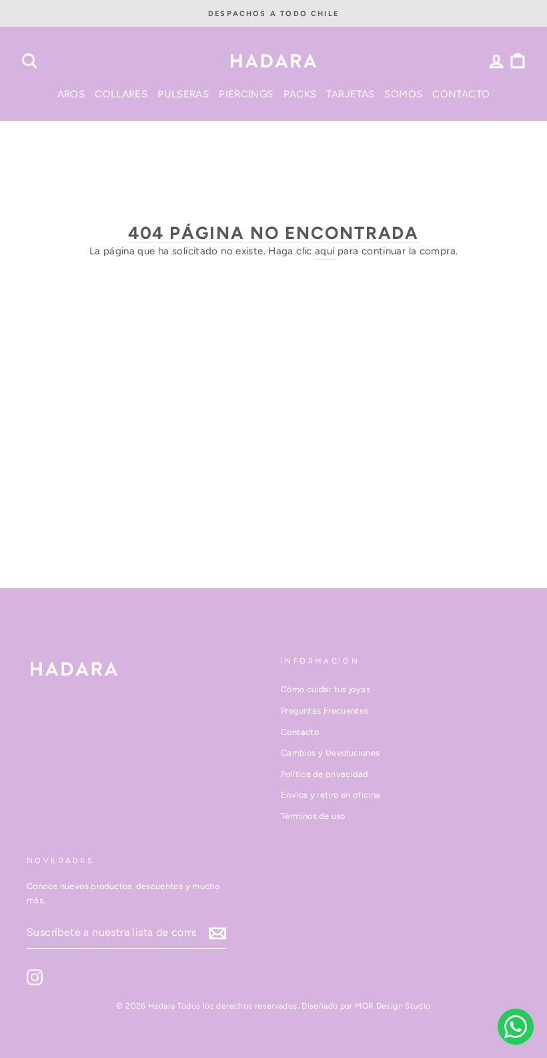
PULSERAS (183, 94)
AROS (71, 94)
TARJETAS (350, 94)
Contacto (300, 732)
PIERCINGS (246, 94)
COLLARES (121, 94)
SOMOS (403, 94)
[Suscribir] (217, 932)
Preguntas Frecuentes (325, 711)
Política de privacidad (324, 774)
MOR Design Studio (392, 1006)
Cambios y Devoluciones (330, 753)
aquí (325, 251)
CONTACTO (461, 94)
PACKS (300, 94)
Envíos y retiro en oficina (331, 795)
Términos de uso (313, 816)
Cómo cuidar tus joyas (325, 689)
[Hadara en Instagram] (35, 977)
